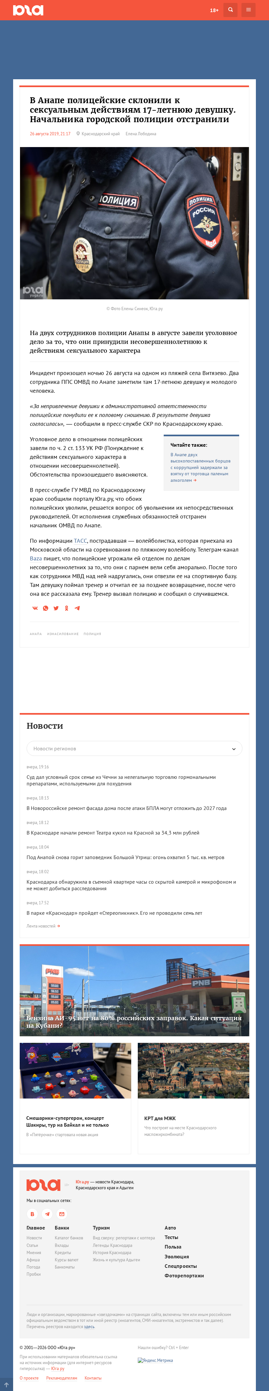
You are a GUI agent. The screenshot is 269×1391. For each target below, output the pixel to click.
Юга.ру (82, 1182)
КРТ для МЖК (160, 1118)
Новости (45, 726)
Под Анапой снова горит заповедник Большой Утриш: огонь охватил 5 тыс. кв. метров (126, 857)
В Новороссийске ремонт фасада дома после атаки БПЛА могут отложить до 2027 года (127, 808)
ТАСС (80, 540)
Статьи (32, 1245)
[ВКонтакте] (32, 1214)
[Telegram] (47, 1214)
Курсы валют (66, 1260)
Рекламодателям (61, 1378)
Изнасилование (63, 634)
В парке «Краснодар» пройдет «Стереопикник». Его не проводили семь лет (114, 913)
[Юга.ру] (28, 10)
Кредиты (63, 1252)
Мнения (34, 1252)
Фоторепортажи (184, 1275)
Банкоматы (65, 1267)
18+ (214, 10)
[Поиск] (230, 10)
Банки (62, 1227)
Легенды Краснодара (112, 1245)
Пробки (34, 1274)
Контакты (93, 1378)
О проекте (29, 1378)
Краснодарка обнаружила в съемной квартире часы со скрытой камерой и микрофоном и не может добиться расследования (131, 885)
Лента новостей (41, 926)
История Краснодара (112, 1252)
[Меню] (248, 10)
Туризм (101, 1227)
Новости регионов (54, 748)
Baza (36, 558)
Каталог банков (69, 1238)
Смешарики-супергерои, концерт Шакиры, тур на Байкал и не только (67, 1121)
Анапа (36, 634)
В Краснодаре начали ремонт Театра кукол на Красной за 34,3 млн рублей (113, 832)
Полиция (93, 634)
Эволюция (177, 1256)
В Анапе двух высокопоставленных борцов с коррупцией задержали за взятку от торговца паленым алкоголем (201, 467)
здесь (89, 1326)
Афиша (33, 1260)
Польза (173, 1247)
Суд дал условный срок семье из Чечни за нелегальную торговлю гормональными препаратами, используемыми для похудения (121, 780)
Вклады (62, 1245)
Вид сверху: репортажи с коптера (124, 1238)
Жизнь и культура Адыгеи (116, 1260)
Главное (36, 1227)
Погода (33, 1267)
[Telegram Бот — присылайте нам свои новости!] (62, 1214)
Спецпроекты (181, 1266)
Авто (170, 1228)
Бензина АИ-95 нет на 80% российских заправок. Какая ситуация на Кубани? (134, 1021)
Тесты (171, 1237)
